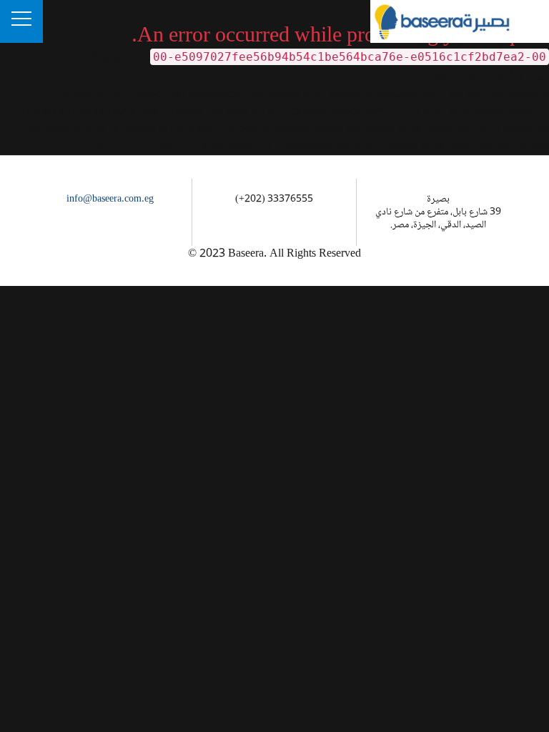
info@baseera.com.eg (110, 199)
